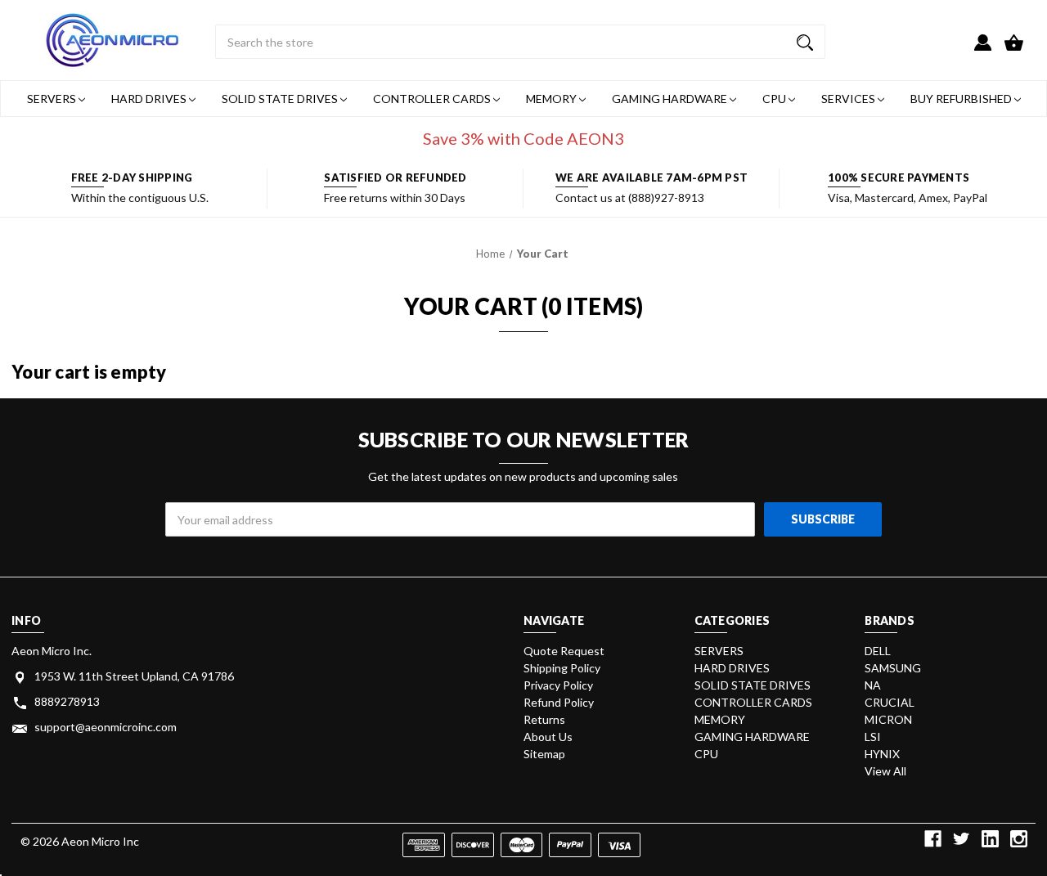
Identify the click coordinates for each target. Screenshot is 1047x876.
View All (885, 771)
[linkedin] (990, 838)
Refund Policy (559, 702)
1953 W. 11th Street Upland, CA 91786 (134, 676)
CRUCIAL (889, 702)
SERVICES (849, 99)
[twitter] (961, 838)
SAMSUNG (893, 668)
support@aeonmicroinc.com (105, 727)
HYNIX (882, 754)
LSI (873, 736)
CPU (775, 99)
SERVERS (53, 99)
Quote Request (564, 651)
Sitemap (544, 754)
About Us (548, 736)
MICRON (888, 719)
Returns (544, 719)
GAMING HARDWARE (671, 99)
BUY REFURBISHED (962, 99)
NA (873, 685)
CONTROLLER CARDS (433, 99)
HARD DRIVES (150, 99)
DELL (878, 651)
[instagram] (1018, 838)
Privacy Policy (558, 685)
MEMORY (552, 99)
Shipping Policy (562, 668)
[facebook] (932, 838)
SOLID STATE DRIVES (281, 99)
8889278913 (67, 701)
